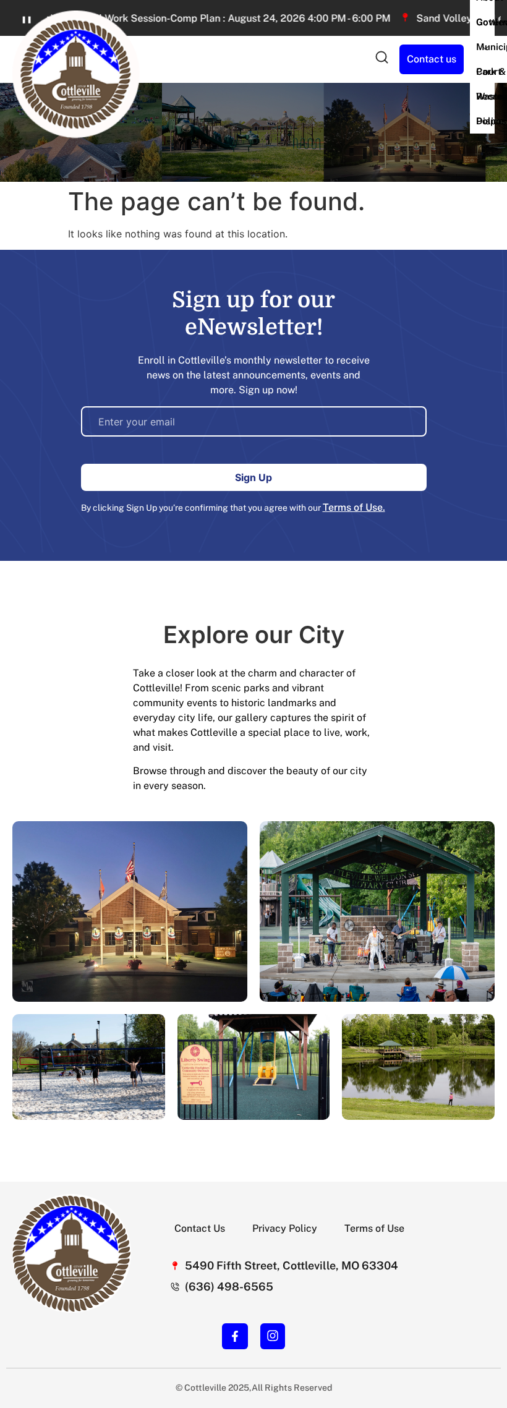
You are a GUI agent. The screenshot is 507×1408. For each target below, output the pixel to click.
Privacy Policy (284, 1228)
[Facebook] (235, 1336)
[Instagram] (272, 1335)
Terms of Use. (354, 507)
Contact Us (199, 1228)
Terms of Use (374, 1228)
